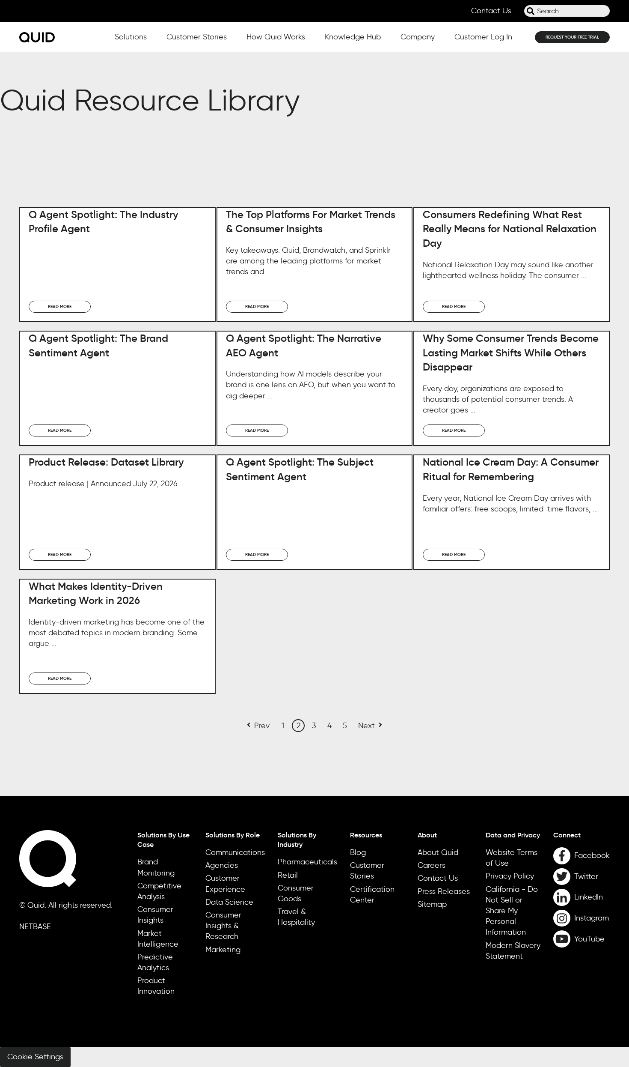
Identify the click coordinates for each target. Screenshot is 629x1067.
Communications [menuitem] (235, 852)
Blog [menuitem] (358, 852)
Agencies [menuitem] (221, 865)
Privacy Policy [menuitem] (510, 876)
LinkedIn (588, 897)
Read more (59, 306)
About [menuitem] (427, 835)
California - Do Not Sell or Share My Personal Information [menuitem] (512, 911)
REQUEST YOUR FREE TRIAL (572, 37)
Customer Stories (196, 37)
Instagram (591, 918)
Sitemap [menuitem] (432, 904)
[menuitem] (581, 835)
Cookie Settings (35, 1056)
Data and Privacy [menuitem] (513, 835)
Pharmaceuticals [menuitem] (307, 862)
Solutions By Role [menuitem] (232, 835)
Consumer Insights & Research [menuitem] (223, 925)
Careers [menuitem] (431, 865)
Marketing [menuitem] (222, 949)
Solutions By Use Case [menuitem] (163, 840)
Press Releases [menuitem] (444, 891)
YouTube (589, 939)
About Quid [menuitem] (438, 852)
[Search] (530, 11)
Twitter (586, 876)
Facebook (592, 855)
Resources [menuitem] (366, 835)
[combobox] (567, 11)
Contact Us (491, 10)
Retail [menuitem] (288, 875)
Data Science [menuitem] (229, 902)
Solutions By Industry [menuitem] (297, 840)
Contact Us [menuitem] (438, 878)
